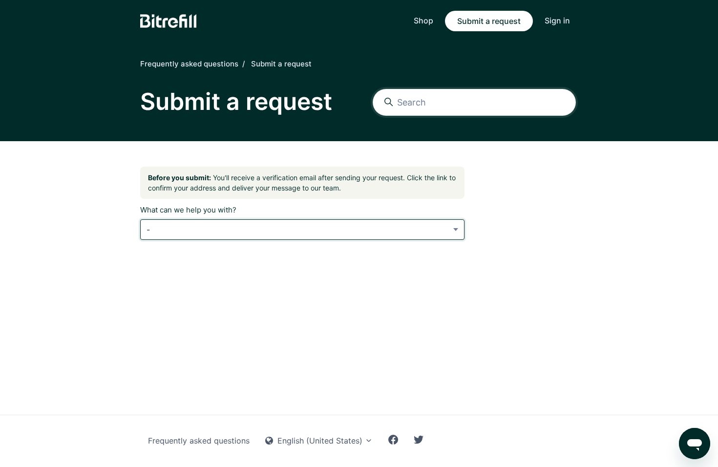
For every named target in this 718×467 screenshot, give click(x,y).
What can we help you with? (188, 209)
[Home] (168, 21)
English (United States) (320, 441)
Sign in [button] (557, 20)
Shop (423, 20)
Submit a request (489, 21)
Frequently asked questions (189, 63)
